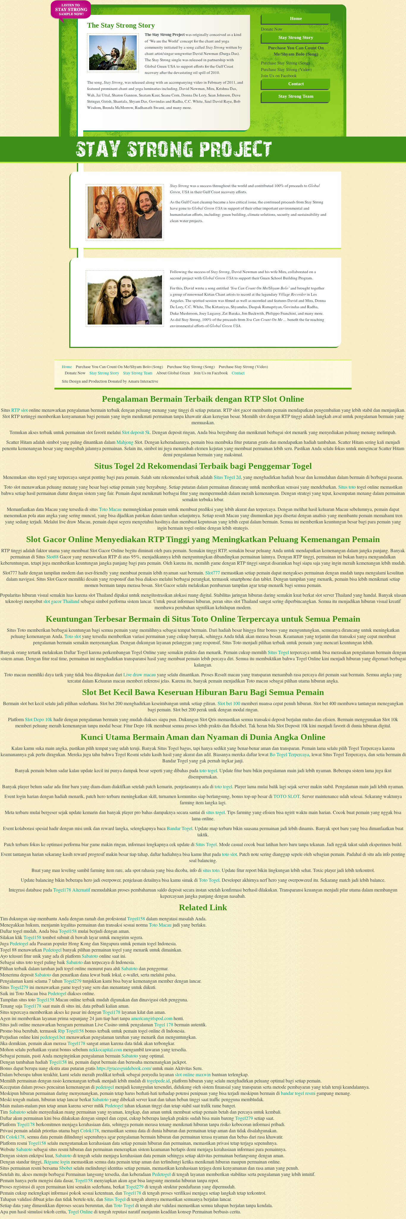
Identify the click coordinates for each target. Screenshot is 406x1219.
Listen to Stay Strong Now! (71, 9)
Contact (296, 83)
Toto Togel (209, 880)
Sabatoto (90, 956)
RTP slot (19, 410)
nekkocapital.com (105, 1049)
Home (296, 18)
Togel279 (72, 981)
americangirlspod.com (151, 1018)
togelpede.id (158, 1080)
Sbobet (65, 1168)
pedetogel (105, 1087)
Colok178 (89, 1130)
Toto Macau (110, 509)
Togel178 (32, 1006)
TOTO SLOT (286, 796)
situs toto (211, 870)
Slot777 (212, 572)
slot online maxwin (193, 1074)
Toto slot (72, 636)
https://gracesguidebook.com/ (124, 1068)
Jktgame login (57, 1161)
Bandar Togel (179, 828)
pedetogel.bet (52, 1037)
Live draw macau (139, 674)
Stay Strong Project (174, 148)
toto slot (229, 854)
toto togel (208, 770)
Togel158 (136, 918)
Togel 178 (163, 1024)
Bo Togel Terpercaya (289, 754)
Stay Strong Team (137, 373)
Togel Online (80, 1211)
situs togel (215, 812)
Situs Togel (278, 652)
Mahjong (125, 442)
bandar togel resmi (298, 1093)
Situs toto (347, 487)
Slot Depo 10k (38, 719)
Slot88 (52, 556)
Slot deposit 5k (136, 432)
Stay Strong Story (295, 37)
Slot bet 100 (229, 703)
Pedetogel (19, 943)
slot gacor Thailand (61, 601)
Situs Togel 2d (227, 477)
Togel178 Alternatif (71, 889)
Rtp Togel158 (71, 1031)
